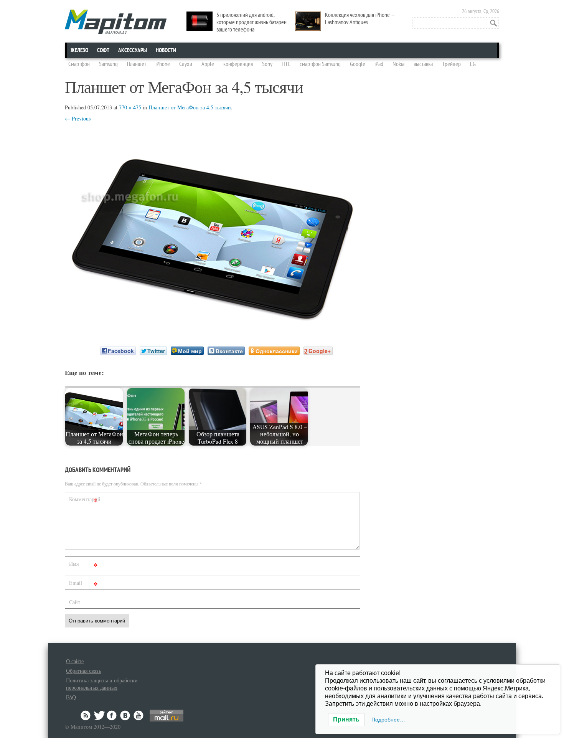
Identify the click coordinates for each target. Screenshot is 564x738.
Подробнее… (388, 720)
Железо (79, 50)
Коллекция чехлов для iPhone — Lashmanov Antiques (360, 19)
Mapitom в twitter (99, 715)
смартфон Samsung (320, 64)
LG (473, 64)
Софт (103, 50)
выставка (423, 64)
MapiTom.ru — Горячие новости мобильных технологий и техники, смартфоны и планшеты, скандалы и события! (116, 22)
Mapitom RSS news (86, 715)
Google (357, 64)
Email (83, 584)
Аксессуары (132, 50)
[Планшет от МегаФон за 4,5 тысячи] (212, 325)
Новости (166, 50)
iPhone (162, 64)
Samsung (108, 64)
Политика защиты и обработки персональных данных (102, 684)
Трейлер (451, 64)
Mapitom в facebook (112, 715)
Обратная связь (83, 670)
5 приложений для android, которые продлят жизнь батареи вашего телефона (251, 22)
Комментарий (84, 500)
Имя (83, 565)
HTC (286, 64)
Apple (207, 64)
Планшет (136, 64)
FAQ (71, 697)
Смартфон (79, 64)
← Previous (78, 118)
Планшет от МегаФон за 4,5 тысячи (189, 107)
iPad (378, 64)
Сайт (74, 602)
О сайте (75, 661)
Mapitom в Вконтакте (125, 715)
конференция (238, 64)
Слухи (185, 64)
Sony (267, 64)
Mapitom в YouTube (138, 715)
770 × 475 (130, 107)
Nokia (398, 64)
